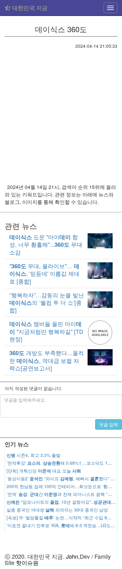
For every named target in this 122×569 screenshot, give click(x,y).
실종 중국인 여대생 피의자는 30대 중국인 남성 (57, 510)
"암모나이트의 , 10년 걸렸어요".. (64, 502)
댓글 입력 (108, 424)
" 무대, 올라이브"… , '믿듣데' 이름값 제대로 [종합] (44, 273)
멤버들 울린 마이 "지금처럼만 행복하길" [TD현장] (46, 331)
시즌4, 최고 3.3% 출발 (33, 455)
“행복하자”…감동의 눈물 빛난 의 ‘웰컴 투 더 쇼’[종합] (46, 302)
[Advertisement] (61, 113)
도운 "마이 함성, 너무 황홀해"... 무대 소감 (45, 244)
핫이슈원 (27, 562)
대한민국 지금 (29, 8)
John (72, 556)
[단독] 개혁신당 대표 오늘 (44, 471)
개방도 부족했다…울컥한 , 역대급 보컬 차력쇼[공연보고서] (46, 360)
